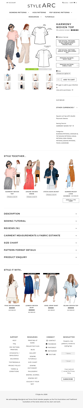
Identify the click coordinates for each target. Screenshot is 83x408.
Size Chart (32, 362)
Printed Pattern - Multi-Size (67, 58)
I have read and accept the (69, 371)
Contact (52, 340)
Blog (33, 350)
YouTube (52, 354)
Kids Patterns (39, 12)
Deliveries (14, 359)
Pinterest (52, 347)
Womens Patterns (18, 12)
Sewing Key (32, 378)
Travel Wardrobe (62, 143)
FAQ (14, 344)
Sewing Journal (32, 375)
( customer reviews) (63, 30)
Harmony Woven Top (64, 126)
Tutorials (49, 17)
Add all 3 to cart (71, 200)
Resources (34, 17)
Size (58, 71)
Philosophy (32, 371)
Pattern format (62, 37)
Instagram (52, 351)
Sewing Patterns (69, 141)
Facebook (52, 344)
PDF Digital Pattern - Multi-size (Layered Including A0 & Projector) (67, 42)
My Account (11, 3)
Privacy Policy (14, 365)
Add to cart (69, 80)
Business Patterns (62, 134)
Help (14, 340)
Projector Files (32, 346)
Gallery (32, 353)
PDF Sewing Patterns (59, 12)
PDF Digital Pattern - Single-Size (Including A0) (67, 51)
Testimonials (14, 362)
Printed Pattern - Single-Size (67, 65)
